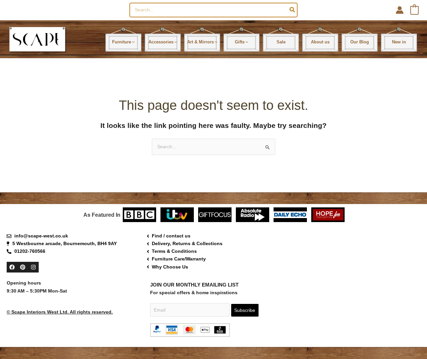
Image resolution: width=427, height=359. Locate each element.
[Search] (292, 10)
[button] (133, 41)
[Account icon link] (400, 10)
